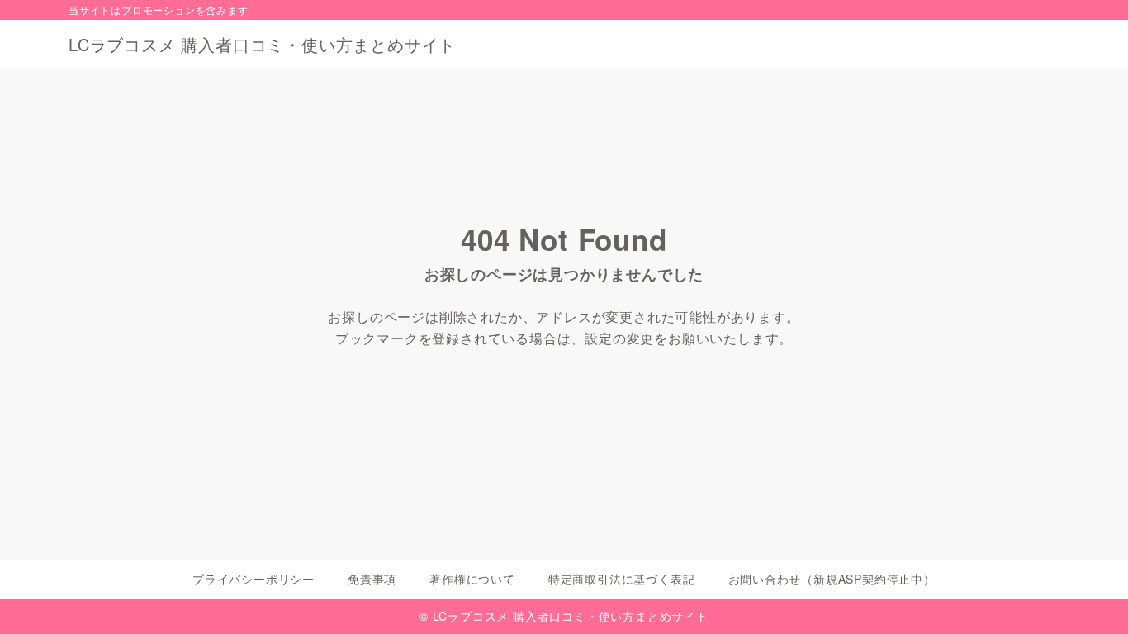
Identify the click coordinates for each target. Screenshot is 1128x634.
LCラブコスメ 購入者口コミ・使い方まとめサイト (262, 44)
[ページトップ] (1090, 596)
